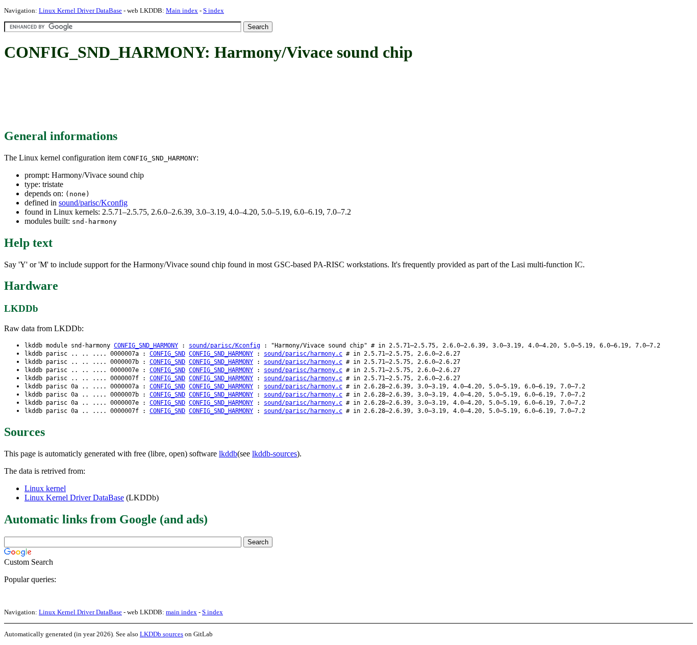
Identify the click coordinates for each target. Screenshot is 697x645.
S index (213, 10)
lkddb (228, 453)
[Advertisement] (190, 96)
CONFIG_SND (167, 353)
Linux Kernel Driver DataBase (80, 10)
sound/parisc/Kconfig (93, 202)
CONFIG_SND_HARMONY (146, 345)
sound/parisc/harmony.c (303, 353)
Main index (182, 10)
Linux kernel (45, 488)
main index (181, 612)
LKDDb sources (161, 634)
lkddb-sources (274, 453)
